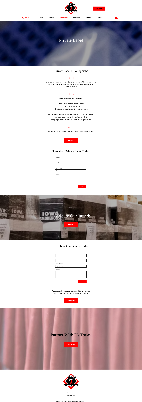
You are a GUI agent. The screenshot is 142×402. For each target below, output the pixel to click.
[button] (116, 17)
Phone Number (59, 168)
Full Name (57, 157)
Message (57, 174)
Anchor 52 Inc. (82, 401)
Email (56, 162)
